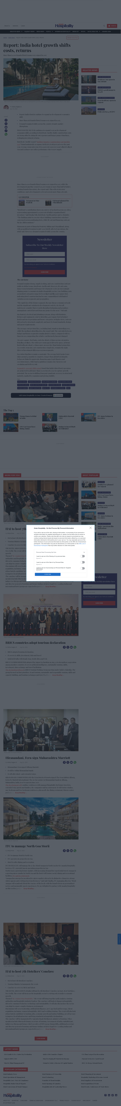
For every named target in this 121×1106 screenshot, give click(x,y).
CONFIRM (47, 574)
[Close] (91, 528)
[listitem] (60, 552)
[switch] (82, 556)
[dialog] (60, 553)
